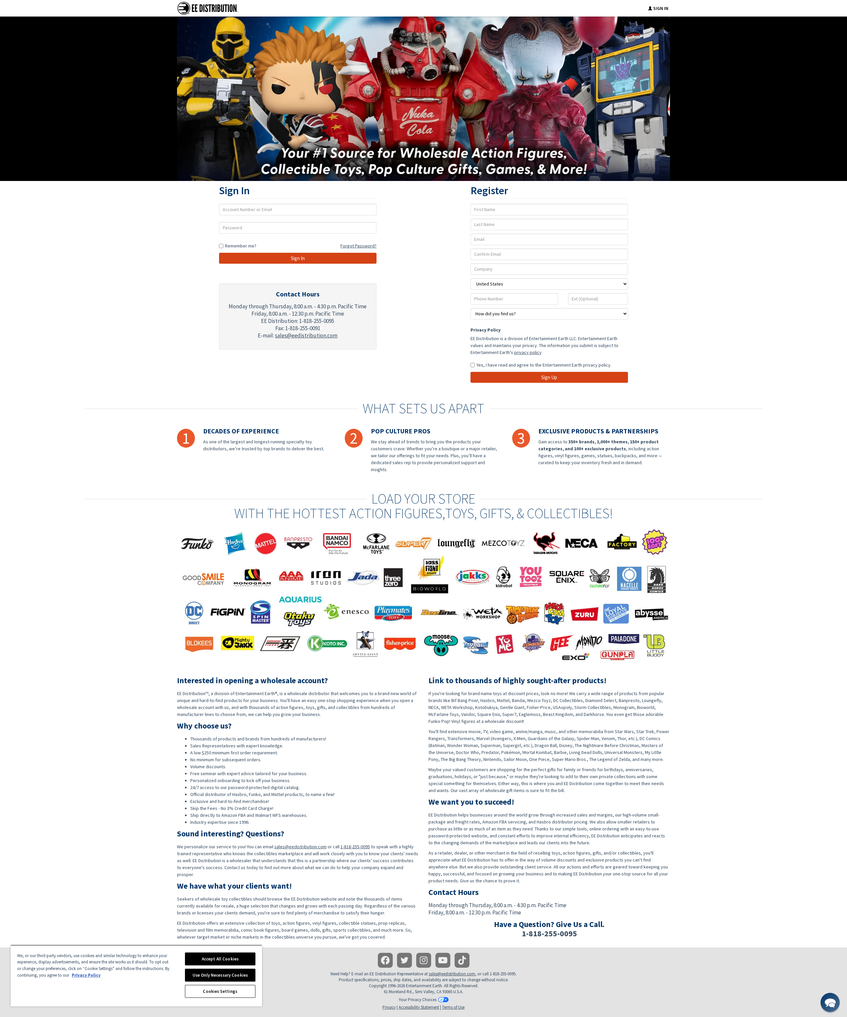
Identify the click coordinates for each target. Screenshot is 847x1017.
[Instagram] (423, 960)
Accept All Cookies (220, 959)
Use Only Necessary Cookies (220, 975)
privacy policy (528, 352)
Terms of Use (453, 1007)
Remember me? (240, 246)
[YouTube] (442, 960)
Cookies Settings (220, 991)
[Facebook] (385, 960)
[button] (830, 1002)
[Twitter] (404, 960)
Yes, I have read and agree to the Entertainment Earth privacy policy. (543, 365)
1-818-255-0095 (355, 847)
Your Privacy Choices (417, 999)
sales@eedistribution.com (306, 335)
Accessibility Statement (419, 1007)
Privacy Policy (485, 330)
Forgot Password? (358, 246)
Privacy (389, 1007)
